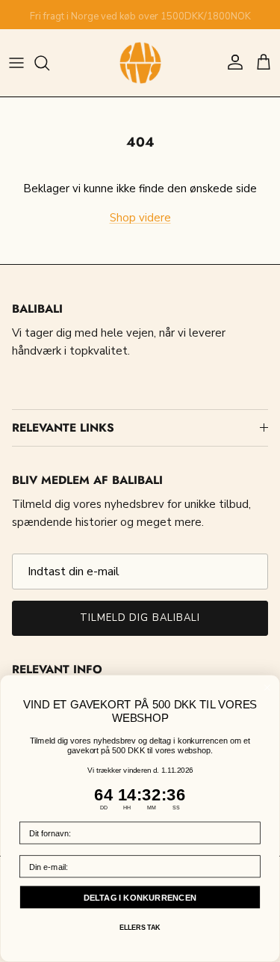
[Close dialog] (267, 687)
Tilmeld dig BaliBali (140, 618)
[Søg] (49, 62)
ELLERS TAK (140, 927)
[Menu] (16, 62)
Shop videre (140, 217)
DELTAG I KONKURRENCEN (140, 897)
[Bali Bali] (140, 63)
